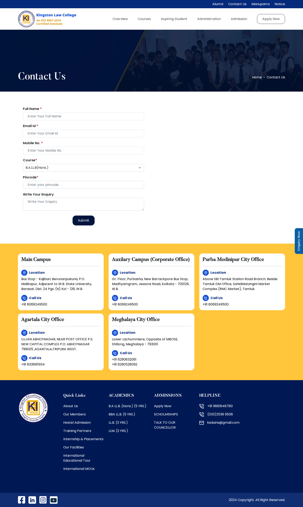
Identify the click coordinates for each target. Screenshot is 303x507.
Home (257, 77)
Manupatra (260, 4)
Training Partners (77, 430)
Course (30, 160)
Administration (209, 19)
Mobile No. (33, 143)
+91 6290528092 (124, 364)
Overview (120, 19)
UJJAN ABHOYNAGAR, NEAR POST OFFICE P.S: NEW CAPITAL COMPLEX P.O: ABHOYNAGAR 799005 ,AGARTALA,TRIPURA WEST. (57, 344)
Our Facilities (73, 447)
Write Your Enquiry (38, 194)
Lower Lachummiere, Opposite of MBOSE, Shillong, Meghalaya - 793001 (145, 342)
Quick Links (74, 396)
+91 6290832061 (124, 359)
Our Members (74, 414)
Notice (280, 4)
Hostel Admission (77, 422)
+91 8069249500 (34, 304)
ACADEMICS (121, 396)
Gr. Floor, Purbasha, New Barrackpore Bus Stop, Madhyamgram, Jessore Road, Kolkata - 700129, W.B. (150, 284)
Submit (83, 220)
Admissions (168, 396)
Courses (144, 19)
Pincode (30, 177)
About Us (70, 406)
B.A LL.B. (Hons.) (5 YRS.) (127, 406)
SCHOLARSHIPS (166, 414)
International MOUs (79, 468)
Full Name (32, 108)
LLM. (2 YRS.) (118, 430)
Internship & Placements (83, 439)
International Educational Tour (76, 458)
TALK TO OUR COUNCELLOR (165, 425)
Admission (239, 19)
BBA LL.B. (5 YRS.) (122, 414)
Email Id (30, 126)
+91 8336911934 (33, 364)
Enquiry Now (298, 241)
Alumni (217, 4)
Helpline (210, 396)
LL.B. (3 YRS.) (118, 422)
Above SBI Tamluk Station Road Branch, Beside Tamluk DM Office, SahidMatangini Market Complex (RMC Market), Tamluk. (240, 284)
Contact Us (237, 4)
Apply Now (271, 19)
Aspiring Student (174, 19)
